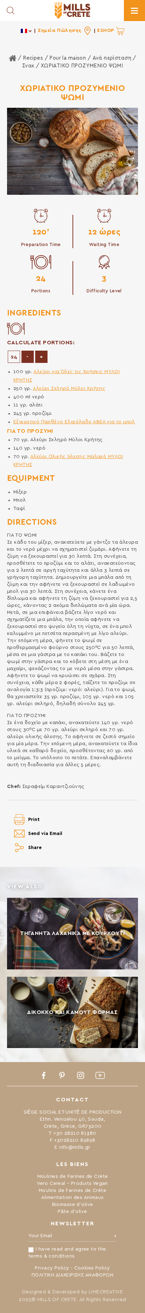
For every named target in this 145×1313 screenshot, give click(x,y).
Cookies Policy (92, 1268)
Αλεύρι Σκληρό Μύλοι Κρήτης (69, 388)
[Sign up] (115, 1237)
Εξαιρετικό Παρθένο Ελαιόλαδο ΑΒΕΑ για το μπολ (74, 421)
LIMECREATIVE (106, 1291)
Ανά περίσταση (112, 58)
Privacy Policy (52, 1268)
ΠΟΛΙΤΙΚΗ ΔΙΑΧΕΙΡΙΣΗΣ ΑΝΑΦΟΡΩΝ (72, 1275)
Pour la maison (67, 58)
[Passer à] (26, 30)
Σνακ (28, 65)
